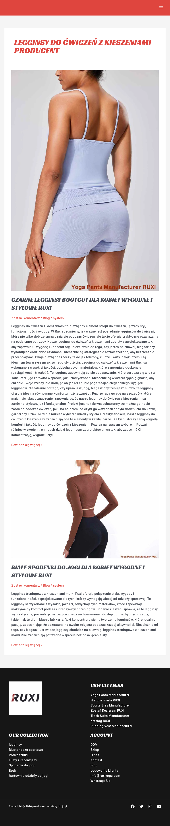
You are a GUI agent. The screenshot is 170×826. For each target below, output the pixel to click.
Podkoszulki (18, 755)
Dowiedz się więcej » (26, 444)
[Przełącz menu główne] (161, 7)
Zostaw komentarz (25, 318)
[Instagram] (150, 806)
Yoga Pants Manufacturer (110, 695)
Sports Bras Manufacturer (110, 705)
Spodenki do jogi (22, 765)
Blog (46, 318)
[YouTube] (159, 806)
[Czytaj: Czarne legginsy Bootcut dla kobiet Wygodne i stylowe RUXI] (85, 180)
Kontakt (96, 760)
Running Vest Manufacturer (112, 726)
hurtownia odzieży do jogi (28, 776)
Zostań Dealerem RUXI (107, 710)
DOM (94, 745)
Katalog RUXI (100, 721)
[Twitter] (141, 806)
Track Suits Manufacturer (110, 716)
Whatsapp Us (100, 781)
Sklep (95, 750)
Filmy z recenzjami (23, 760)
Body (12, 771)
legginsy (15, 745)
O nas (95, 755)
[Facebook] (133, 806)
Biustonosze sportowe (26, 750)
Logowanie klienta (104, 771)
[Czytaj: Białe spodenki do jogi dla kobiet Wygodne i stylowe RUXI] (85, 509)
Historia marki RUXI (105, 700)
